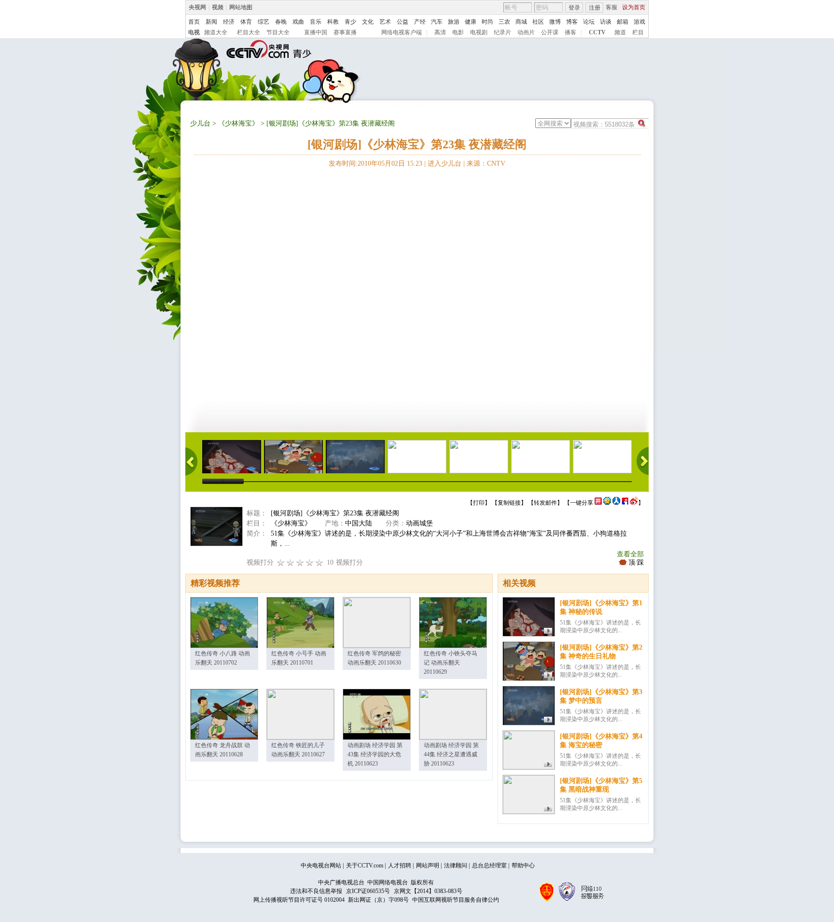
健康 (470, 21)
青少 (350, 21)
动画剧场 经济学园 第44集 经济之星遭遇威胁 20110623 (451, 754)
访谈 (606, 21)
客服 (611, 7)
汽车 (437, 21)
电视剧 (478, 32)
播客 (570, 32)
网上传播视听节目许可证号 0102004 (299, 899)
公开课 (549, 32)
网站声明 (427, 865)
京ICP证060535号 (368, 891)
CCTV (597, 32)
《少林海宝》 (238, 123)
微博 (555, 21)
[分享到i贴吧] (625, 502)
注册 (594, 7)
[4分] (290, 562)
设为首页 (633, 7)
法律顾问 (455, 865)
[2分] (281, 562)
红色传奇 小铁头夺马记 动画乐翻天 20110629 (450, 662)
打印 (479, 502)
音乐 (315, 21)
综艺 (263, 21)
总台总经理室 (489, 865)
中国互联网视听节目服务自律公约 (455, 899)
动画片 (526, 32)
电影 (458, 32)
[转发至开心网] (598, 502)
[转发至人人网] (616, 502)
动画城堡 (419, 523)
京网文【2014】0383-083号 (428, 891)
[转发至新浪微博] (634, 502)
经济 (229, 21)
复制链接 (509, 502)
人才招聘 (399, 865)
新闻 (211, 21)
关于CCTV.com (364, 865)
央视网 (197, 7)
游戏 (639, 21)
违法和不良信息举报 (316, 891)
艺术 (385, 21)
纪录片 (502, 32)
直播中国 (315, 32)
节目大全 (278, 32)
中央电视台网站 (321, 865)
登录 (574, 7)
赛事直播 (345, 32)
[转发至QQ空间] (607, 502)
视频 (217, 7)
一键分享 (581, 502)
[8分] (310, 562)
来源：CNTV (486, 163)
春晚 (281, 21)
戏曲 (298, 21)
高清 (440, 32)
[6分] (300, 562)
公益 (402, 21)
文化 (368, 21)
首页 (194, 21)
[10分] (319, 562)
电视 (194, 32)
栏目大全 (248, 32)
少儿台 (200, 123)
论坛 (589, 21)
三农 (504, 21)
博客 (572, 21)
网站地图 (240, 7)
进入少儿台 (444, 163)
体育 (246, 21)
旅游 (453, 21)
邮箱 (622, 21)
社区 (538, 21)
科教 (333, 21)
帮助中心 (523, 865)
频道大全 (215, 32)
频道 (620, 32)
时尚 (487, 21)
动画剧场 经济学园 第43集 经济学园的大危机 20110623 (375, 754)
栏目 (638, 32)
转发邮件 (545, 502)
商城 (521, 21)
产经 (420, 21)
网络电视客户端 (401, 32)
